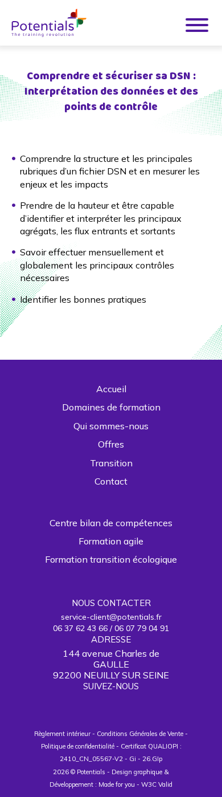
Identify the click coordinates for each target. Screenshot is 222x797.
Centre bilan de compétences (111, 522)
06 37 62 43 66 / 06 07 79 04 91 (111, 628)
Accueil (111, 389)
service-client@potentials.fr (111, 617)
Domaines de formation (111, 407)
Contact (111, 481)
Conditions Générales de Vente (140, 734)
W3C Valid (156, 784)
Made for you (116, 784)
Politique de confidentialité (77, 746)
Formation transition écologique (111, 559)
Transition (111, 463)
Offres (111, 444)
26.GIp (152, 759)
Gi (132, 759)
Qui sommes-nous (111, 426)
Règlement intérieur (62, 734)
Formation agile (111, 541)
